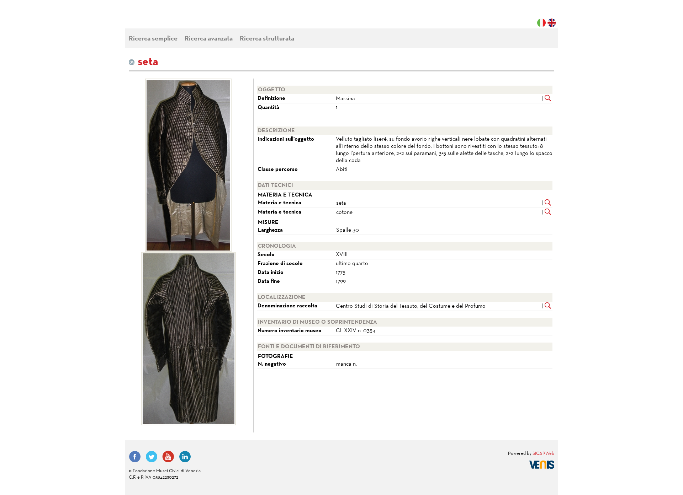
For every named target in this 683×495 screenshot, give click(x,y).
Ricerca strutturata (267, 39)
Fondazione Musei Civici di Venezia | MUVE (158, 17)
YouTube (168, 457)
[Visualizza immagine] (188, 165)
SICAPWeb (543, 454)
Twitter (151, 457)
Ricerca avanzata (209, 39)
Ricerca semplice (153, 39)
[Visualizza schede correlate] (548, 98)
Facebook (135, 457)
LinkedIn (185, 457)
